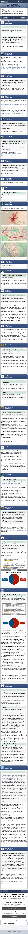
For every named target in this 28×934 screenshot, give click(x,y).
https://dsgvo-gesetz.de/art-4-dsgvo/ (9, 705)
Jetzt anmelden (14, 916)
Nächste (23, 17)
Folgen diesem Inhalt (13, 920)
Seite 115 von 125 (14, 17)
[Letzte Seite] (26, 18)
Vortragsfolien (8, 555)
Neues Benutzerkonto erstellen (14, 908)
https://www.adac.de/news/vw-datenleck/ (10, 390)
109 (26, 920)
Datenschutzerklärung (6, 636)
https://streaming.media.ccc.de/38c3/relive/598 (12, 153)
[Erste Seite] (1, 18)
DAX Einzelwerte (20, 11)
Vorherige (5, 17)
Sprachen (9, 931)
